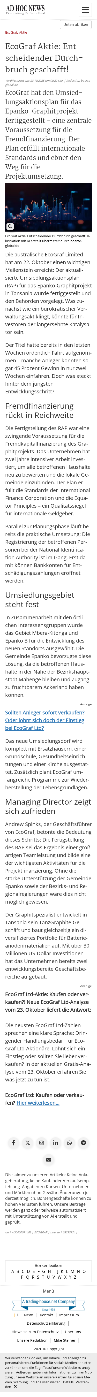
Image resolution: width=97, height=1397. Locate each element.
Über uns (73, 1331)
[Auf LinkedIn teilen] (55, 1143)
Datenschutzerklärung (46, 1323)
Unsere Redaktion (32, 1340)
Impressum (69, 1314)
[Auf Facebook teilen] (13, 1143)
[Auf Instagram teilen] (41, 1143)
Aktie (23, 33)
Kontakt (46, 1314)
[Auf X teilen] (27, 1143)
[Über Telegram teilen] (83, 1143)
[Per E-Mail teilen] (48, 1159)
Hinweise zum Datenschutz (35, 1331)
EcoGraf (11, 33)
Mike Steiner (65, 1340)
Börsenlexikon (48, 1265)
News (29, 1314)
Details (68, 1382)
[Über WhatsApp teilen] (69, 1143)
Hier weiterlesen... (38, 1102)
